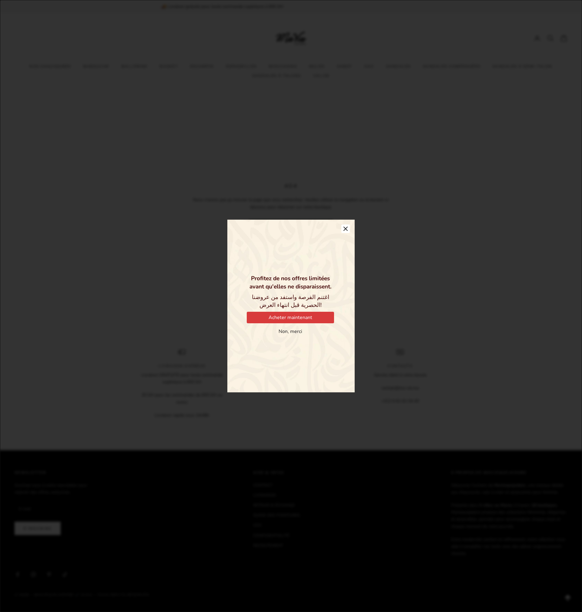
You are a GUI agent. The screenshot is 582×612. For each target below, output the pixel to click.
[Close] (345, 229)
